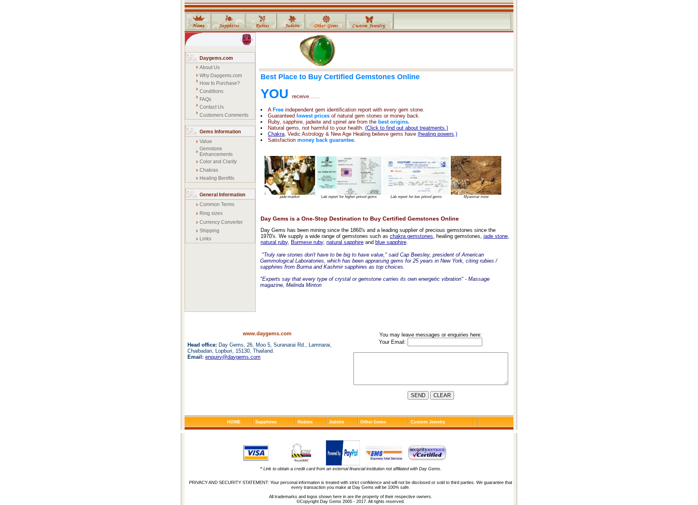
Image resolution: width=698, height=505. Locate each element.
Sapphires (266, 421)
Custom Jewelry (428, 421)
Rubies (305, 421)
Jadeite (336, 421)
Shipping (209, 231)
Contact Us (212, 107)
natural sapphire (345, 242)
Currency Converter (221, 222)
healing (428, 134)
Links (205, 239)
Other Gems (373, 421)
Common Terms (217, 204)
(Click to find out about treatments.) (406, 128)
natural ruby (274, 242)
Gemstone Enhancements (216, 151)
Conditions (211, 91)
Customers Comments (224, 115)
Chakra (276, 134)
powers (445, 134)
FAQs (205, 99)
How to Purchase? (220, 83)
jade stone (496, 236)
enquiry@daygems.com (233, 357)
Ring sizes (211, 213)
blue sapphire (390, 242)
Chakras (209, 170)
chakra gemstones (411, 236)
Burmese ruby (307, 242)
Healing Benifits (217, 178)
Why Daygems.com (221, 75)
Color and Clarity (218, 161)
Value (206, 141)
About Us (210, 67)
